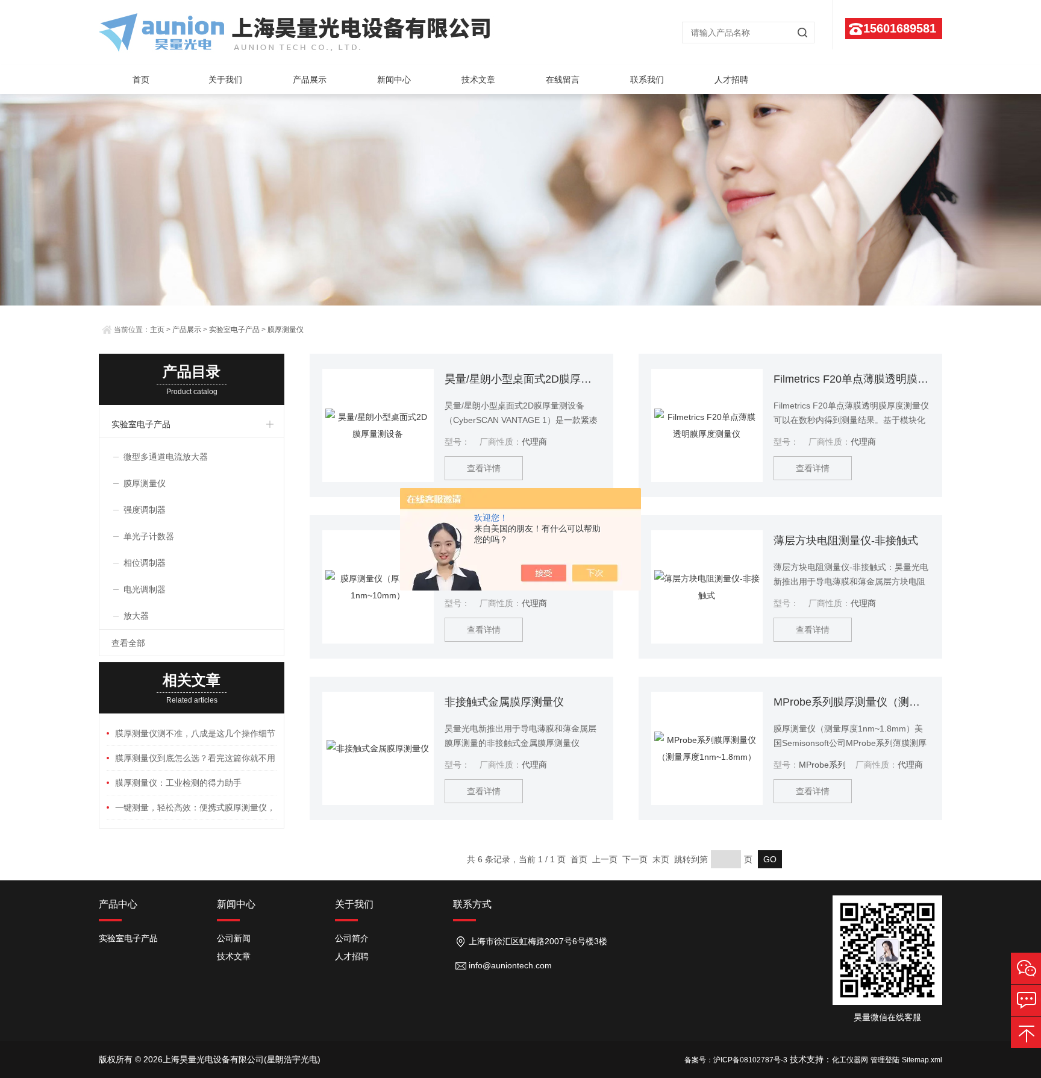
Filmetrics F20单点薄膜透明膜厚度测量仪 (852, 379)
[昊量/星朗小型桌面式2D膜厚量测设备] (378, 425)
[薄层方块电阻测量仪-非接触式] (707, 587)
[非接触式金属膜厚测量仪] (378, 748)
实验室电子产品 (234, 329)
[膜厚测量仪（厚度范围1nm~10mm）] (378, 587)
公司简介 (352, 938)
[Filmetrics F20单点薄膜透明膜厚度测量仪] (707, 425)
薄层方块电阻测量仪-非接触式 (846, 540)
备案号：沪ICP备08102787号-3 (735, 1060)
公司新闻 (234, 938)
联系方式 (472, 904)
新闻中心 (394, 79)
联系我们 (647, 79)
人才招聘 (731, 79)
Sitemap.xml (922, 1060)
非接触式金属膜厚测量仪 (504, 702)
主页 (157, 329)
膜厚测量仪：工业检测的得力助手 (178, 783)
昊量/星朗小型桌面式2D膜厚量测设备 (523, 379)
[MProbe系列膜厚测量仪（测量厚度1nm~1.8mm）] (707, 748)
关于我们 (225, 79)
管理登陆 (885, 1060)
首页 (141, 79)
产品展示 (310, 79)
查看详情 (484, 468)
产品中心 (118, 904)
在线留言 (563, 79)
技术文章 (478, 79)
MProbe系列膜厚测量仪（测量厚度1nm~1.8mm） (852, 702)
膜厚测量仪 (285, 329)
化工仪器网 (850, 1060)
